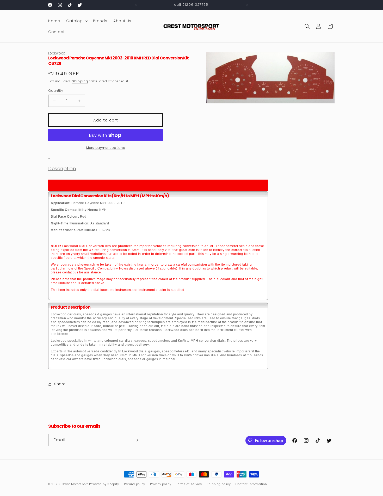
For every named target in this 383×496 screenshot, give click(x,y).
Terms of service (189, 484)
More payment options (105, 147)
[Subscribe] (136, 440)
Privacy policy (160, 484)
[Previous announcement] (136, 5)
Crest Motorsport (75, 484)
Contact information (251, 484)
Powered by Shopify (104, 484)
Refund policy (134, 484)
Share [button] (60, 384)
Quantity (55, 90)
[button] (76, 20)
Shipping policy (219, 484)
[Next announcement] (247, 5)
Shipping (80, 81)
